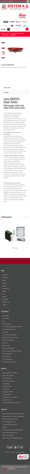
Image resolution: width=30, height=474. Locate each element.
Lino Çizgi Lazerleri (7, 353)
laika (12, 461)
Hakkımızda (5, 277)
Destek (4, 291)
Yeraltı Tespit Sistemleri (8, 348)
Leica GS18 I (5, 389)
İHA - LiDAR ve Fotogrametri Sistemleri (12, 326)
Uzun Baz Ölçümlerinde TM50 (10, 419)
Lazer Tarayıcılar (6, 324)
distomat (14, 460)
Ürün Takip (5, 299)
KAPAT (4, 471)
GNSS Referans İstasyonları (9, 334)
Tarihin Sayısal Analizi (7, 435)
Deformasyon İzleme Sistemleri (17, 33)
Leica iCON (5, 332)
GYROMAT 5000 (6, 386)
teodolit (10, 460)
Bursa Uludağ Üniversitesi (8, 421)
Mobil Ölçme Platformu (8, 340)
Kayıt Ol (4, 304)
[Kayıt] (7, 2)
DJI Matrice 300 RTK (7, 391)
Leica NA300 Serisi (7, 378)
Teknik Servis (5, 288)
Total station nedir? (12, 462)
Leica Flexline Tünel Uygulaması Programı (13, 413)
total (7, 460)
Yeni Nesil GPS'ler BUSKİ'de (9, 424)
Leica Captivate (6, 383)
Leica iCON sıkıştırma (8, 375)
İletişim (4, 296)
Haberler (4, 285)
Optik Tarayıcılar (6, 356)
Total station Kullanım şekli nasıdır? (20, 464)
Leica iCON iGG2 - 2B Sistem (9, 397)
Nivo (3, 321)
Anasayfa (3, 33)
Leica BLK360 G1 (6, 394)
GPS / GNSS (5, 318)
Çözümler (4, 283)
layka (9, 461)
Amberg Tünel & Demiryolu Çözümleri (11, 351)
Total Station (5, 315)
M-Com (15, 248)
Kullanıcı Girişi (6, 302)
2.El (3, 294)
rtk (28, 464)
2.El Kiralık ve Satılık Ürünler (9, 361)
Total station (3, 460)
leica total (5, 461)
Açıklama (7, 87)
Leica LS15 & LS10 (7, 400)
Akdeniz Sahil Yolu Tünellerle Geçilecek (12, 438)
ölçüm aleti (24, 461)
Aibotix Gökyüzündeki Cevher (9, 432)
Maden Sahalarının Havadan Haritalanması (13, 416)
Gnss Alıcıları (5, 35)
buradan (4, 468)
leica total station (20, 460)
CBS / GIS (5, 343)
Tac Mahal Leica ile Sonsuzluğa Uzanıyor (12, 430)
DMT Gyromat (6, 345)
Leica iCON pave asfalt (8, 381)
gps (7, 462)
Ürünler (8, 33)
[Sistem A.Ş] (15, 7)
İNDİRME (6, 92)
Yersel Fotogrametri (7, 359)
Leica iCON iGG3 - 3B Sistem (9, 373)
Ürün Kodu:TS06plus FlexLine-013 (11, 402)
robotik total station (17, 461)
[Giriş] (3, 2)
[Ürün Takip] (10, 2)
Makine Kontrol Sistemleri (8, 329)
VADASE (4, 427)
